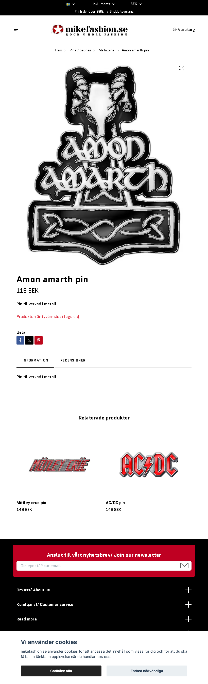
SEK (134, 3)
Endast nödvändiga (147, 671)
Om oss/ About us (33, 590)
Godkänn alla (61, 671)
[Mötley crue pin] (59, 464)
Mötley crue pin (31, 503)
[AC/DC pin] (148, 464)
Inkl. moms (102, 3)
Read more (26, 619)
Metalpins (106, 50)
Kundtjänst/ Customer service (44, 604)
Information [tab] (35, 360)
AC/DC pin (115, 503)
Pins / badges (80, 50)
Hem (58, 50)
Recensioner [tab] (72, 360)
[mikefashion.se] (96, 29)
